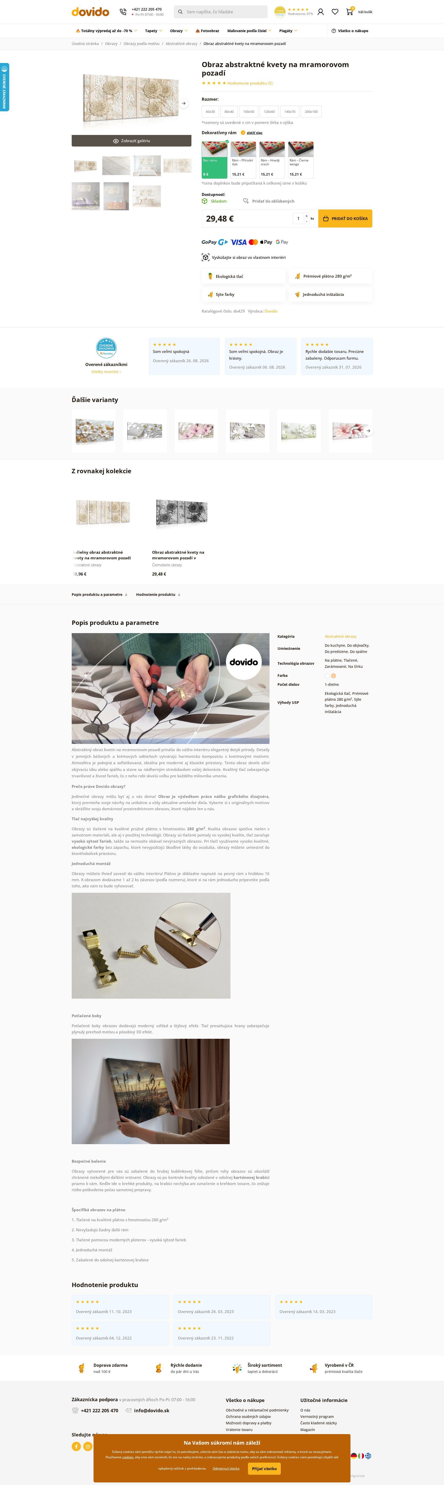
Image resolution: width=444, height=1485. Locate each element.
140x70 (289, 111)
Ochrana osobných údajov (248, 1416)
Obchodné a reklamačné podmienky (257, 1410)
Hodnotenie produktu (155, 594)
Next (184, 103)
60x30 (210, 111)
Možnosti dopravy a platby (248, 1422)
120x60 (269, 111)
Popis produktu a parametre (97, 594)
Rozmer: (211, 99)
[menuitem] (106, 31)
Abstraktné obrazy (181, 43)
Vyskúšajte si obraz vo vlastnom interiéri (249, 257)
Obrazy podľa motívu (142, 43)
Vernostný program (317, 1416)
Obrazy (111, 43)
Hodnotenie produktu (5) (250, 83)
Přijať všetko (264, 1468)
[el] (368, 1455)
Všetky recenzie (105, 371)
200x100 (311, 111)
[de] (354, 1455)
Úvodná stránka (85, 43)
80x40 (229, 111)
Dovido (271, 311)
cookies (127, 1457)
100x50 (248, 111)
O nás (305, 1410)
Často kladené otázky (318, 1422)
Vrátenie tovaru (239, 1429)
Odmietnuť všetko (226, 1468)
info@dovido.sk (151, 1410)
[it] (361, 1455)
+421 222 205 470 (99, 1410)
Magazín (307, 1429)
